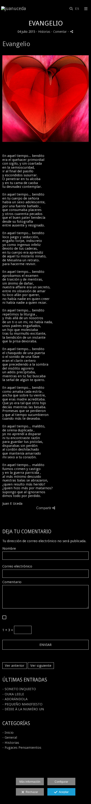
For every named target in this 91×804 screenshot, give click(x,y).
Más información (29, 781)
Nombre (9, 549)
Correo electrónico (17, 566)
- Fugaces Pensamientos (21, 747)
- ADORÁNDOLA (15, 699)
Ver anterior (14, 665)
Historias (44, 31)
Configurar (61, 781)
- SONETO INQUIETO (19, 689)
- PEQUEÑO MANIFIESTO (22, 704)
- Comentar (59, 31)
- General (9, 737)
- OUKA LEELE (13, 694)
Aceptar (63, 792)
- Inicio (8, 732)
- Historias (10, 743)
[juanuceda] (13, 9)
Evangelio (16, 44)
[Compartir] (72, 31)
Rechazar (31, 792)
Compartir (44, 508)
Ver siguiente (40, 665)
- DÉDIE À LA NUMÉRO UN (23, 709)
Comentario (11, 582)
